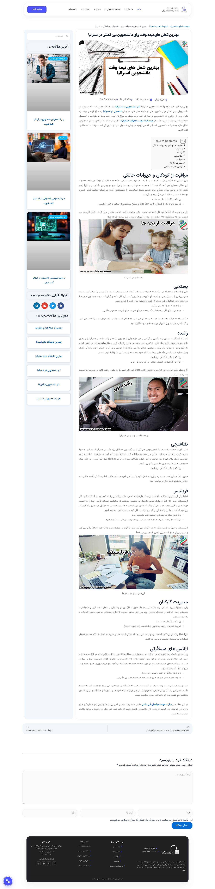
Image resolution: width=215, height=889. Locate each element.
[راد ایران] (170, 850)
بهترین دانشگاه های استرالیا (48, 356)
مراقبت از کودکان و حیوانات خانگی (168, 145)
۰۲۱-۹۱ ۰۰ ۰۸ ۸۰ (83, 851)
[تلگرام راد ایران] (49, 863)
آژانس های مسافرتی (173, 166)
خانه (139, 9)
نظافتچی (178, 156)
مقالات (86, 9)
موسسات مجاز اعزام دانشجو (48, 328)
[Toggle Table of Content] (181, 141)
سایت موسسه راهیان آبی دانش (157, 704)
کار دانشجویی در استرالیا (127, 107)
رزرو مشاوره (116, 846)
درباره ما (97, 9)
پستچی (179, 149)
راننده (179, 152)
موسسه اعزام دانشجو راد (179, 26)
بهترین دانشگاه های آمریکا (48, 342)
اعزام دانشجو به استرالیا (158, 26)
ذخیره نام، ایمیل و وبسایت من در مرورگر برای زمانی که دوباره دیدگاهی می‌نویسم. (149, 820)
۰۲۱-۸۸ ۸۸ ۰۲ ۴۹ (83, 866)
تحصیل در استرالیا (112, 111)
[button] (60, 305)
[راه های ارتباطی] (8, 881)
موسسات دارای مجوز (116, 866)
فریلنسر (179, 159)
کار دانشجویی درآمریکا (48, 384)
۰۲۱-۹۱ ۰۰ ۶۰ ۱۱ (83, 861)
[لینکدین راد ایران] (38, 863)
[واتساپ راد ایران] (44, 863)
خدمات (130, 9)
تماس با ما (72, 9)
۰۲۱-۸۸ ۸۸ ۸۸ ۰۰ (83, 856)
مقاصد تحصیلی (113, 9)
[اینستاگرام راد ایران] (54, 863)
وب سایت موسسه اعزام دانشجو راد (136, 121)
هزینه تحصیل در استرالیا (49, 399)
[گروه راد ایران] (184, 9)
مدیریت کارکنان (176, 163)
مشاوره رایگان (37, 9)
